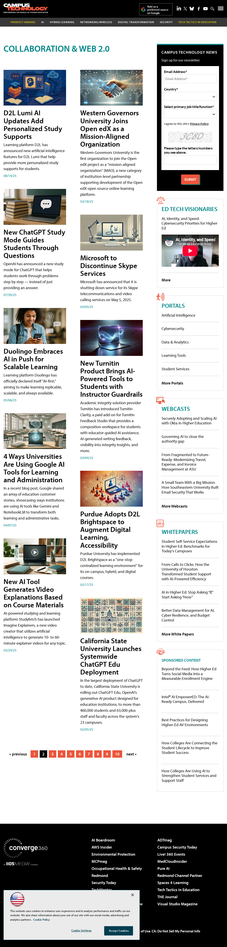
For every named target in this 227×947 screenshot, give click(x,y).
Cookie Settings (81, 930)
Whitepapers (180, 531)
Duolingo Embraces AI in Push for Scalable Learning (33, 359)
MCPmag (99, 861)
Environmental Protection (113, 854)
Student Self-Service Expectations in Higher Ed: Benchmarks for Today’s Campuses (189, 546)
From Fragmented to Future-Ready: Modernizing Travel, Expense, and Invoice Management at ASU (186, 462)
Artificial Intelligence (178, 315)
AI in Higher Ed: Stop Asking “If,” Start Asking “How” (187, 595)
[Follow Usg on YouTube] (205, 8)
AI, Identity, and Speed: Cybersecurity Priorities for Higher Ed (189, 223)
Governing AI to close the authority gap (183, 439)
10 (117, 754)
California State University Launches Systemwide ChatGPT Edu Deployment (110, 656)
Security (166, 22)
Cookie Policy (41, 919)
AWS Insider (102, 847)
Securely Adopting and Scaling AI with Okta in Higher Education (189, 421)
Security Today (104, 882)
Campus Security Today (177, 847)
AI (42, 22)
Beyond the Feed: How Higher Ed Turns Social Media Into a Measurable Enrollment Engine (189, 674)
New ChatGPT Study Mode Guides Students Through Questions (34, 243)
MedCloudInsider (172, 861)
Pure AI (163, 868)
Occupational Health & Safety (117, 868)
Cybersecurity (173, 328)
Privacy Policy (199, 124)
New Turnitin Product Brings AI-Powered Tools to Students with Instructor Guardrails (111, 379)
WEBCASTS (176, 408)
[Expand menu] (221, 9)
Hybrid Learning (62, 22)
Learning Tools (174, 355)
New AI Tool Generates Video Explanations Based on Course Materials (34, 593)
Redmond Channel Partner (179, 875)
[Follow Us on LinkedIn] (179, 8)
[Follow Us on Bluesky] (192, 8)
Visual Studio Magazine (177, 903)
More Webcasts (175, 506)
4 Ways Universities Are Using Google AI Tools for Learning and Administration (34, 468)
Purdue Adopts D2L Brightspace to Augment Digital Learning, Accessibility (110, 529)
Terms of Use (140, 931)
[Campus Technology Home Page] (26, 8)
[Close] (132, 895)
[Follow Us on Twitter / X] (185, 8)
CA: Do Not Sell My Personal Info (176, 931)
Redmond (100, 875)
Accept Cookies (119, 930)
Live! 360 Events (171, 854)
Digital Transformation (136, 22)
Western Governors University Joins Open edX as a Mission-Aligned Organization (109, 128)
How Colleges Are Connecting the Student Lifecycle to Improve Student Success (189, 748)
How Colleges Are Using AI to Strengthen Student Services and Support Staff (189, 776)
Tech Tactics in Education (178, 889)
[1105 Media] (25, 888)
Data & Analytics (175, 342)
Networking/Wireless (96, 22)
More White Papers (178, 634)
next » (131, 754)
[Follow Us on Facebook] (199, 9)
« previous (18, 754)
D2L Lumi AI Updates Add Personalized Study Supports (33, 124)
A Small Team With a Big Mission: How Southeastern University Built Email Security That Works (190, 487)
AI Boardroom (103, 840)
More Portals (172, 383)
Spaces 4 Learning (172, 882)
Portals (173, 305)
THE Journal (167, 896)
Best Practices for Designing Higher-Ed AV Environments (185, 722)
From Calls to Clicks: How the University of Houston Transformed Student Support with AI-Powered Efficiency (186, 571)
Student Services (175, 368)
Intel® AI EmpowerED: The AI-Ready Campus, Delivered (186, 699)
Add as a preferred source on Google (157, 9)
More (166, 279)
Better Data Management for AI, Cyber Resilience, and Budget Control (188, 615)
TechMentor (102, 889)
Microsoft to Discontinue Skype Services (108, 265)
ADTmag (164, 840)
